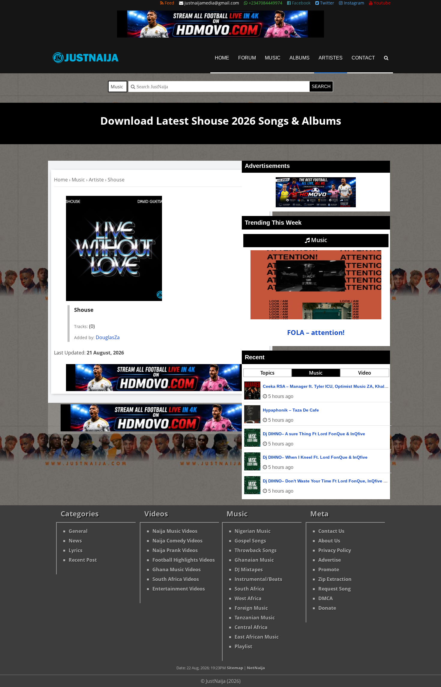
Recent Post (83, 560)
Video (364, 373)
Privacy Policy (334, 550)
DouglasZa (108, 337)
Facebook (300, 3)
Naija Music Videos (174, 531)
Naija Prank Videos (175, 550)
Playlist (243, 646)
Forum (247, 57)
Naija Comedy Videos (177, 540)
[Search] (386, 57)
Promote (328, 569)
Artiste (96, 179)
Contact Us (331, 531)
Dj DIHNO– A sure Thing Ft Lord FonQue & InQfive (314, 433)
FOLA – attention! (315, 332)
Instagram (353, 3)
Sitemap (235, 667)
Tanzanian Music (255, 617)
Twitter (326, 3)
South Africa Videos (175, 579)
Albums (300, 57)
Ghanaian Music (254, 560)
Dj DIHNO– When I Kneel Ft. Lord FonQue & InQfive (315, 457)
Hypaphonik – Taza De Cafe (291, 410)
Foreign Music (251, 608)
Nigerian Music (253, 531)
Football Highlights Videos (183, 560)
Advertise (329, 560)
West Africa (248, 598)
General (78, 531)
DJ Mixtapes (249, 569)
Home (222, 57)
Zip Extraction (335, 579)
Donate (327, 608)
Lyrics (75, 550)
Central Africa (251, 627)
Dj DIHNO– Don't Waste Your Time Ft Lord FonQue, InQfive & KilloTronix (336, 481)
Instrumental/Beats (258, 579)
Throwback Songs (256, 550)
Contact (363, 57)
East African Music (257, 637)
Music (272, 57)
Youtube (382, 3)
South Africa (249, 588)
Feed (169, 3)
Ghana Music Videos (176, 569)
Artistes (331, 57)
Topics (267, 373)
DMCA (325, 598)
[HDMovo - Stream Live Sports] (220, 35)
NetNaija (256, 667)
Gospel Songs (250, 540)
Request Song (334, 588)
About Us (329, 540)
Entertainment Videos (178, 588)
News (75, 540)
